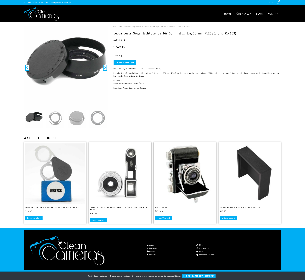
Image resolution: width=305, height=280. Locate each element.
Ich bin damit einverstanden (198, 276)
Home (228, 14)
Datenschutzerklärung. (172, 276)
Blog (259, 14)
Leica (146, 27)
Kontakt (274, 14)
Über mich (243, 14)
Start (114, 27)
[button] (27, 68)
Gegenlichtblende (137, 27)
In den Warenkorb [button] (34, 218)
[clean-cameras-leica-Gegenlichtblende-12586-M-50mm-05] (66, 68)
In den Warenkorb (124, 62)
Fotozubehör (127, 27)
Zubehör (120, 27)
